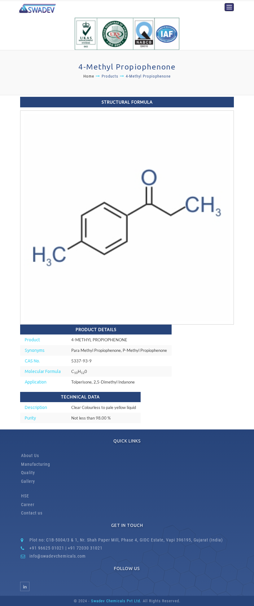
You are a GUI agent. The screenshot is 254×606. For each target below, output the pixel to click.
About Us (30, 455)
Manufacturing (35, 464)
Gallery (28, 481)
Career (27, 504)
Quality (28, 472)
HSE (25, 496)
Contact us (31, 513)
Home (88, 76)
